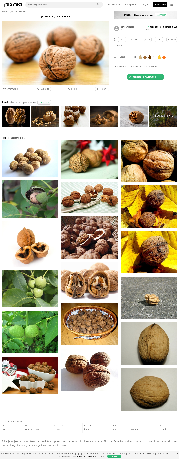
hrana (134, 39)
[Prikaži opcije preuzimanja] (161, 77)
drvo (122, 39)
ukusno (172, 39)
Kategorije (130, 4)
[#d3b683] (140, 57)
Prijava (146, 4)
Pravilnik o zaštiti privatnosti (91, 456)
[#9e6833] (145, 57)
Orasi (122, 57)
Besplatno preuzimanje (144, 76)
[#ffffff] (154, 57)
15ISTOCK (44, 102)
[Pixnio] (13, 5)
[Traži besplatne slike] (98, 4)
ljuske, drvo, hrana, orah (55, 16)
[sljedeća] (106, 49)
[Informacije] (156, 66)
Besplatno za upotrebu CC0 (163, 27)
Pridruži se (160, 4)
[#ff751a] (164, 57)
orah (159, 39)
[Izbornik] (172, 4)
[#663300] (150, 57)
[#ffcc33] (159, 57)
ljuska (147, 39)
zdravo (119, 45)
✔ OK (114, 456)
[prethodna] (5, 49)
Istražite (112, 4)
